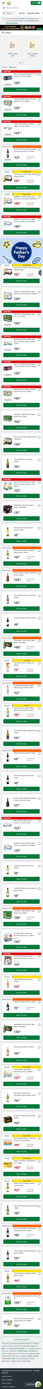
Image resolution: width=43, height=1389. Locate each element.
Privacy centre (6, 1383)
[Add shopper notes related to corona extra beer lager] (39, 175)
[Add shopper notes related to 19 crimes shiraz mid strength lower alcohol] (39, 149)
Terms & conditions (8, 1387)
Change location (12, 23)
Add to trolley (21, 90)
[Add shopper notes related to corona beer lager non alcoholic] (39, 1070)
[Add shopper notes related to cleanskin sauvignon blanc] (39, 528)
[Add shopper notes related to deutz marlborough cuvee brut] (39, 573)
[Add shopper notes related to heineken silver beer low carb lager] (39, 99)
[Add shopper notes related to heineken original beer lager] (39, 315)
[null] (21, 252)
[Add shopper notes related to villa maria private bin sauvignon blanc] (39, 1094)
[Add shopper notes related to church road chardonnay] (39, 1206)
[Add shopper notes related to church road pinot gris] (39, 596)
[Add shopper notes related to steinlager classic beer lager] (39, 641)
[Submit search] (4, 13)
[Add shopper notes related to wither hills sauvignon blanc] (39, 1184)
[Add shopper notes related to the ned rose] (39, 1047)
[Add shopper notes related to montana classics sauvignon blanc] (39, 551)
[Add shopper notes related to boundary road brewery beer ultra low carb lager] (39, 340)
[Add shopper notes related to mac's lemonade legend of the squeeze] (39, 74)
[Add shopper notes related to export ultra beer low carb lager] (39, 124)
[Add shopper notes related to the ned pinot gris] (39, 460)
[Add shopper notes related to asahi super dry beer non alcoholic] (39, 957)
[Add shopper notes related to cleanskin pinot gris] (39, 866)
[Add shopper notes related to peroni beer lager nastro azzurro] (39, 821)
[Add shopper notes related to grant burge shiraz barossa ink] (39, 1251)
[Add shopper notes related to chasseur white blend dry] (39, 1296)
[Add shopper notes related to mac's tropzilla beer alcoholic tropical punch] (39, 365)
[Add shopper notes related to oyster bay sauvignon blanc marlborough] (39, 708)
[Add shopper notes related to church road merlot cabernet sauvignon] (39, 1229)
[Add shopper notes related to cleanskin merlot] (39, 618)
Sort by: (4, 67)
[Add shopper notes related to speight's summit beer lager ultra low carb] (39, 197)
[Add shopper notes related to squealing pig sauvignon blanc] (39, 1274)
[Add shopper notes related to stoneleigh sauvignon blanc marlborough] (39, 686)
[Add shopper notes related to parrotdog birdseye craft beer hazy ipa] (39, 1139)
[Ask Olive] (38, 1385)
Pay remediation (7, 1380)
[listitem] (19, 62)
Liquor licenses (7, 1376)
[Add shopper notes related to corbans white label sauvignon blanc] (39, 889)
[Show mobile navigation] (3, 3)
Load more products (21, 1339)
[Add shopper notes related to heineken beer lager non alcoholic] (39, 934)
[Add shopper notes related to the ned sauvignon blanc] (39, 731)
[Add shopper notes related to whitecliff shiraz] (39, 753)
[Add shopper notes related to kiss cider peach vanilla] (39, 663)
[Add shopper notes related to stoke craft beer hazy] (39, 1116)
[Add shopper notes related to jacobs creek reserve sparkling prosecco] (39, 799)
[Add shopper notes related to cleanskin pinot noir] (39, 776)
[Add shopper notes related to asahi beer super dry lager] (39, 506)
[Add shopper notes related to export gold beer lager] (39, 1161)
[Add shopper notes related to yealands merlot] (39, 1002)
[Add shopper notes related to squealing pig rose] (39, 980)
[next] (39, 273)
